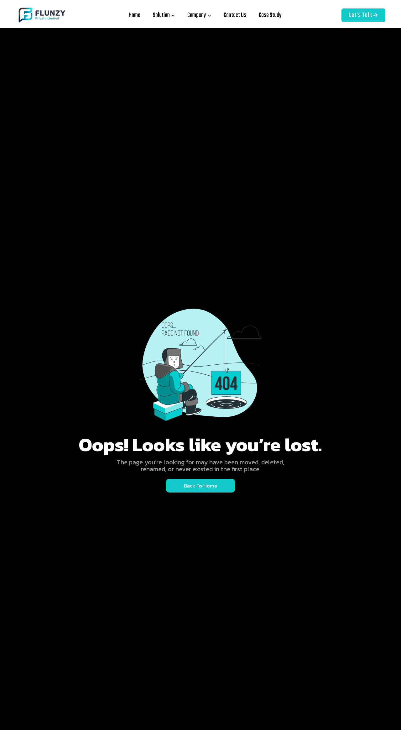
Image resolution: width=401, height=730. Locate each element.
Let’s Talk (361, 15)
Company (196, 15)
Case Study (270, 15)
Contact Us (235, 15)
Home (134, 15)
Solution (161, 15)
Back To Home (200, 485)
